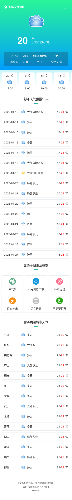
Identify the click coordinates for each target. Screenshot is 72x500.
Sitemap (36, 490)
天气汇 (29, 482)
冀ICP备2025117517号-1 (36, 486)
